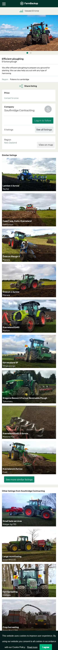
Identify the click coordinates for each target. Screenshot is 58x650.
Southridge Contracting (19, 110)
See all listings (44, 129)
